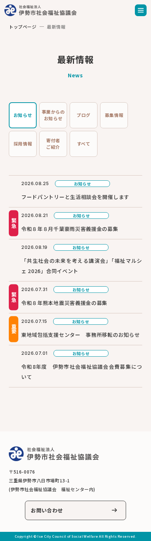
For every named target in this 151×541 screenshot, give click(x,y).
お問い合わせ (47, 510)
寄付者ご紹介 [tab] (53, 143)
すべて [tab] (84, 143)
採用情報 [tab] (23, 143)
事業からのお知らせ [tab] (53, 114)
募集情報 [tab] (114, 115)
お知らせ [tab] (23, 115)
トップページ (23, 26)
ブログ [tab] (84, 115)
